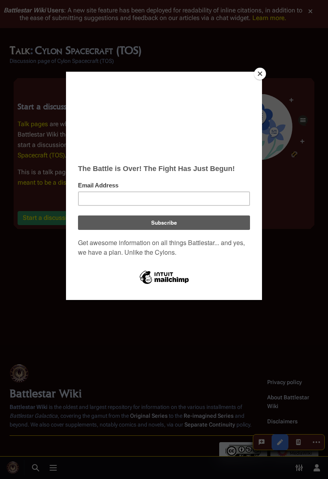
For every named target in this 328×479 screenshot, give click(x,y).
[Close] (260, 74)
